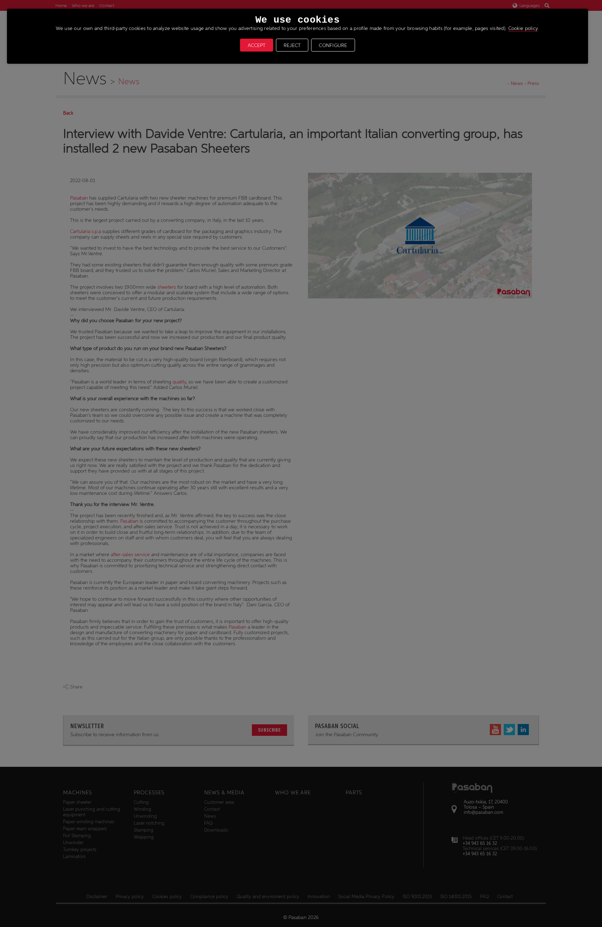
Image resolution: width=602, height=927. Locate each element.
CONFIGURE (333, 45)
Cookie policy (523, 28)
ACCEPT (256, 45)
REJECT (292, 45)
